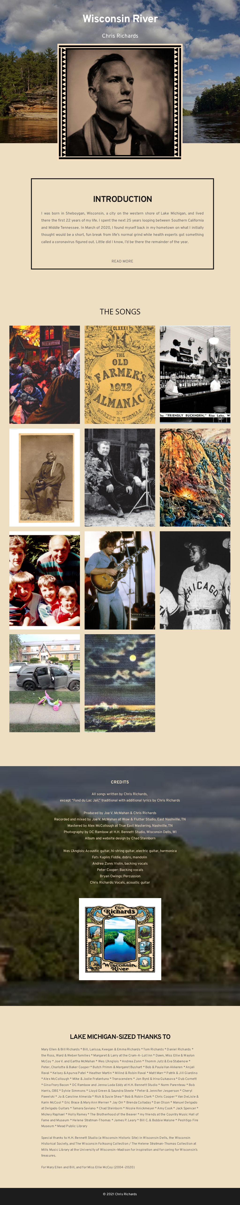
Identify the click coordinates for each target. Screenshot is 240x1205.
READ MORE (122, 261)
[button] (44, 375)
